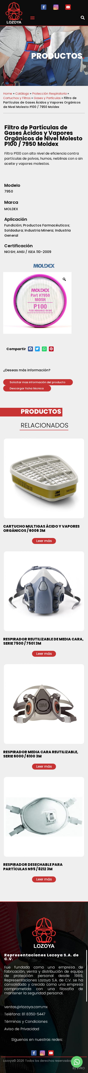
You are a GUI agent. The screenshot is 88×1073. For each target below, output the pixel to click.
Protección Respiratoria (49, 93)
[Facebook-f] (43, 7)
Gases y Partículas (47, 98)
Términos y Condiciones (26, 1021)
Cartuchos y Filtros (17, 98)
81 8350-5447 (33, 1014)
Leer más (44, 540)
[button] (32, 17)
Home (7, 93)
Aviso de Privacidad (21, 1028)
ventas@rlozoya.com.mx (26, 1006)
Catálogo (22, 93)
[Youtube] (68, 7)
